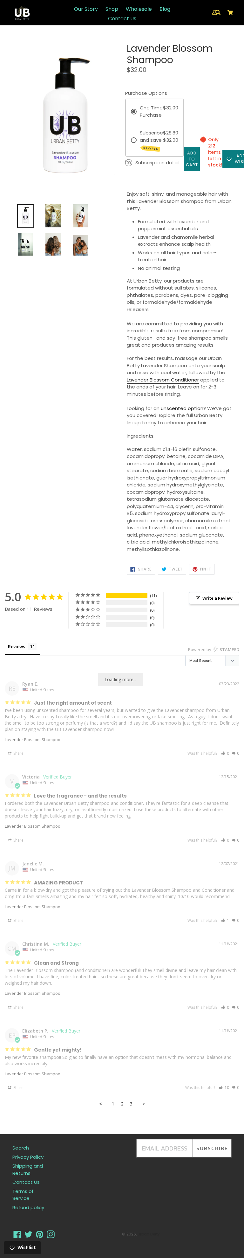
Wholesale (139, 9)
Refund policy (28, 1207)
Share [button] (18, 753)
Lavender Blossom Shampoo (32, 739)
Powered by (213, 649)
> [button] (143, 1103)
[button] (225, 753)
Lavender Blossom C (151, 379)
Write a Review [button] (217, 598)
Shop (111, 9)
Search (20, 1147)
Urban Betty (149, 1234)
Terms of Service (23, 1195)
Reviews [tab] (16, 646)
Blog (164, 9)
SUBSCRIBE (212, 1148)
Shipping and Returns (27, 1170)
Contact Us (122, 18)
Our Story (86, 9)
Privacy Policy (28, 1157)
